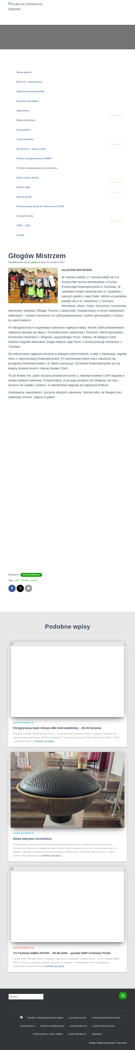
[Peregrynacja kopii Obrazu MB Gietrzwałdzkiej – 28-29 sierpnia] (67, 679)
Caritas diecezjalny (104, 1026)
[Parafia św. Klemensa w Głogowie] (27, 12)
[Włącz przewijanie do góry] (128, 1043)
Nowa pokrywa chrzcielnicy (32, 838)
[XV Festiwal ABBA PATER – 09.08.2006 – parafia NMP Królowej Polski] (67, 904)
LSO (17, 580)
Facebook (15, 1018)
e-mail (21, 1017)
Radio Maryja (27, 1026)
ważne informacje (31, 575)
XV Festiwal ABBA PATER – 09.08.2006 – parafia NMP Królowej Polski (62, 953)
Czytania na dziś (77, 1018)
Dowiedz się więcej (44, 741)
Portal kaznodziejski (52, 1026)
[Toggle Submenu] (116, 110)
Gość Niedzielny (77, 1034)
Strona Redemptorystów (106, 1018)
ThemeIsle (121, 1042)
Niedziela (97, 1034)
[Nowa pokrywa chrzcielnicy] (67, 789)
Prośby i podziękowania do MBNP (45, 1018)
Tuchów (25, 580)
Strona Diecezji (78, 1026)
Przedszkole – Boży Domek (48, 1034)
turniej (34, 580)
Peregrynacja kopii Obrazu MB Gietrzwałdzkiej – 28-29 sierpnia (57, 728)
